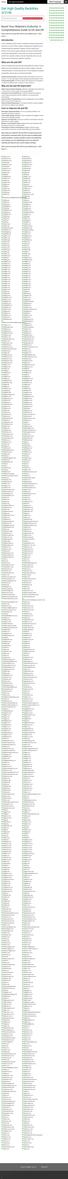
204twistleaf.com (29, 1147)
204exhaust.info (7, 683)
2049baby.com (28, 325)
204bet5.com (27, 529)
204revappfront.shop (9, 1038)
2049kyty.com (7, 388)
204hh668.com (7, 756)
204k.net (26, 834)
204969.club (6, 240)
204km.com (27, 857)
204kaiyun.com (28, 840)
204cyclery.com (7, 612)
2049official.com (8, 418)
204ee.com (27, 669)
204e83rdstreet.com (9, 659)
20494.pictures (28, 202)
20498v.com (6, 285)
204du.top (6, 649)
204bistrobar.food (29, 539)
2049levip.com (28, 394)
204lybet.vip (6, 901)
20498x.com (6, 287)
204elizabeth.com (29, 675)
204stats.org (7, 1099)
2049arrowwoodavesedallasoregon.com (13, 322)
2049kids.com (28, 382)
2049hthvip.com (7, 363)
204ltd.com (6, 897)
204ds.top (26, 645)
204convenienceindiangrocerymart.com (33, 600)
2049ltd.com (6, 400)
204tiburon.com (28, 1129)
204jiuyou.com (7, 818)
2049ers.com (27, 351)
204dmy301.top (7, 639)
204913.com (6, 156)
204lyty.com (27, 901)
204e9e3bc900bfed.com (10, 661)
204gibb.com (27, 719)
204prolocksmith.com (30, 1016)
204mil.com (27, 933)
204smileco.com (28, 1077)
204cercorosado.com (9, 577)
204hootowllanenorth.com (11, 772)
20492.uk (5, 174)
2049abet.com (28, 315)
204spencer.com (8, 1089)
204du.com (27, 647)
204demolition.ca (8, 623)
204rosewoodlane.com (30, 1042)
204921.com (27, 176)
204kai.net (27, 837)
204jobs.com (27, 822)
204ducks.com (7, 651)
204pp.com (6, 1010)
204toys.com (7, 1137)
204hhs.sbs (6, 758)
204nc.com (6, 962)
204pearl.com (28, 996)
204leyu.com (6, 885)
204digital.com (7, 633)
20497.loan (6, 244)
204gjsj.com (6, 723)
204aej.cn (26, 474)
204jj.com (26, 818)
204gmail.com (7, 725)
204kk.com (6, 855)
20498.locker (6, 256)
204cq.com (27, 604)
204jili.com (27, 812)
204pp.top (26, 1010)
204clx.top (6, 585)
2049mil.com (6, 406)
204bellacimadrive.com (30, 525)
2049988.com (28, 311)
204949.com (27, 214)
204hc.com (27, 744)
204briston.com (28, 553)
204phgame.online (29, 1002)
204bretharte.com (8, 553)
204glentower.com (29, 723)
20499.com (6, 291)
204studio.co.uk (28, 1107)
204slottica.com (8, 1077)
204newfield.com (29, 964)
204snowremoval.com (30, 1079)
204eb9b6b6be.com (8, 667)
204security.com (8, 1063)
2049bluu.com (7, 335)
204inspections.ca (29, 806)
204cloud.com (28, 581)
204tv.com (6, 1145)
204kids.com (6, 853)
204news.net (6, 966)
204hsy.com (6, 778)
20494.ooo (6, 202)
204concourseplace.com (10, 596)
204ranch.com (28, 1030)
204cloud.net (7, 583)
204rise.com (27, 1040)
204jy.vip (5, 830)
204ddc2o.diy (7, 620)
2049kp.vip (6, 384)
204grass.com (7, 734)
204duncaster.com (29, 651)
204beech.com (7, 523)
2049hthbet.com (8, 361)
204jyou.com (27, 830)
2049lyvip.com (28, 402)
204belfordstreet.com (30, 523)
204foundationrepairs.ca (10, 705)
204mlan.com (28, 941)
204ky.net (5, 865)
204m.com (27, 905)
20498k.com (6, 277)
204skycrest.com (8, 1075)
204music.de (6, 954)
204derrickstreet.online (9, 625)
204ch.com (27, 577)
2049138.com (28, 158)
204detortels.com (29, 627)
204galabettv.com (29, 709)
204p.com (26, 988)
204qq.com (6, 1026)
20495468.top (7, 232)
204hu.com (27, 792)
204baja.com (27, 505)
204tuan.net (6, 1143)
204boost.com (7, 549)
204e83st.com (28, 659)
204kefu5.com (28, 847)
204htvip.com (28, 790)
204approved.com (29, 485)
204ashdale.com (8, 493)
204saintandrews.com (9, 1054)
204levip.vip (27, 883)
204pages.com (7, 992)
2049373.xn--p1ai (29, 194)
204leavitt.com (28, 879)
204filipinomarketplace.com (11, 697)
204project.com (7, 1016)
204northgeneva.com (30, 976)
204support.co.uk (8, 1113)
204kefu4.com (7, 847)
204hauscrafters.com (30, 742)
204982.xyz (6, 260)
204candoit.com (28, 567)
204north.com (7, 974)
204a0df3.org (7, 468)
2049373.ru (6, 194)
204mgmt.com (28, 931)
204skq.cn (6, 1073)
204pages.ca (27, 990)
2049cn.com (6, 341)
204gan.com (6, 715)
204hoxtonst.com (29, 776)
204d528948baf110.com (10, 616)
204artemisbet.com (9, 489)
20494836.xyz (7, 214)
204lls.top (26, 893)
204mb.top (27, 923)
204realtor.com (28, 1032)
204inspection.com (29, 804)
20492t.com (27, 180)
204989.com (27, 265)
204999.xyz (27, 313)
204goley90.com (28, 729)
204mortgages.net (8, 948)
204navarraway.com (29, 958)
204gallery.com (28, 711)
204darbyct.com (28, 616)
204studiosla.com (8, 1111)
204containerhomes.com (10, 598)
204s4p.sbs (6, 1052)
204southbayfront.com (10, 1085)
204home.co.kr (7, 766)
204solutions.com (29, 1081)
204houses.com (28, 774)
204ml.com (6, 941)
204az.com (6, 503)
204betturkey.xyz (28, 537)
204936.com (27, 192)
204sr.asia (6, 1093)
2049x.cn (26, 442)
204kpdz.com (27, 859)
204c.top (5, 561)
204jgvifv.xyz (6, 812)
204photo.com (7, 1004)
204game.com (7, 713)
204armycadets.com (30, 487)
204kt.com (27, 861)
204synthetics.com (29, 1115)
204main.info (27, 911)
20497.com (27, 242)
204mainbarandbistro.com (10, 913)
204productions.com (30, 1014)
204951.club (6, 224)
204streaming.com (29, 1105)
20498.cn (26, 252)
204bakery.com (7, 507)
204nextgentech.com (30, 966)
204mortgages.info (29, 947)
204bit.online (6, 541)
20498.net (26, 256)
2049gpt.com (27, 353)
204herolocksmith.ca (9, 750)
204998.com (6, 311)
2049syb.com (7, 430)
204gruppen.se (7, 736)
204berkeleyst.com (8, 527)
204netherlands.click (9, 964)
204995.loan (27, 305)
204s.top (26, 1048)
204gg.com (6, 719)
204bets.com (27, 535)
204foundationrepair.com (31, 703)
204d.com (26, 612)
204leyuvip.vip (28, 889)
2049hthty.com (28, 361)
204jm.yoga (27, 820)
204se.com (6, 1059)
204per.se (6, 998)
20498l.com (27, 277)
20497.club (6, 242)
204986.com (27, 261)
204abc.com (27, 470)
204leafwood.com (8, 879)
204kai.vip (6, 840)
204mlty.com (7, 943)
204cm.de (26, 586)
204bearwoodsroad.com (31, 521)
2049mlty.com (7, 414)
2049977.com (7, 309)
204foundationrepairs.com (31, 705)
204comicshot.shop (9, 594)
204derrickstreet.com (30, 623)
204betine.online (7, 531)
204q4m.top (6, 1022)
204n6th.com (27, 956)
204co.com (27, 589)
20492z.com (6, 182)
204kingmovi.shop (29, 853)
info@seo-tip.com (31, 1167)
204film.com (27, 697)
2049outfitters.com (29, 418)
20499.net (26, 291)
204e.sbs (26, 655)
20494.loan (6, 200)
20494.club (27, 196)
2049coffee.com (29, 341)
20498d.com (27, 269)
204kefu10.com (28, 843)
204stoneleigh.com (8, 1103)
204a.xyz (26, 466)
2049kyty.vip (6, 390)
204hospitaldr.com (29, 772)
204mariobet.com (8, 919)
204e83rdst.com (28, 657)
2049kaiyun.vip (28, 380)
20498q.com (6, 281)
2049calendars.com (8, 339)
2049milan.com (28, 406)
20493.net (26, 184)
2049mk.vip (6, 410)
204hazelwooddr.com (9, 744)
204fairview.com (28, 689)
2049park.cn (6, 420)
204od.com (27, 978)
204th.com (6, 1123)
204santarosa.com (29, 1055)
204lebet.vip (6, 881)
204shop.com (28, 1067)
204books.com (28, 547)
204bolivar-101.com (29, 545)
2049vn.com (6, 440)
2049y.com (27, 454)
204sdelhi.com (28, 1058)
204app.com (6, 485)
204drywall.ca (7, 645)
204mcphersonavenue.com (31, 927)
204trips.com (7, 1139)
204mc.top (27, 925)
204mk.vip (6, 939)
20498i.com (6, 275)
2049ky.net (6, 386)
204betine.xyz (28, 531)
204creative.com (28, 606)
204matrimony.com (8, 923)
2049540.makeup (28, 230)
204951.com (27, 224)
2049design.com (28, 343)
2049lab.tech (27, 390)
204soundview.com (8, 1083)
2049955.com (7, 307)
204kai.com (6, 837)
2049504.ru (27, 222)
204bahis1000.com (8, 505)
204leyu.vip (27, 885)
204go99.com (7, 729)
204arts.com (27, 489)
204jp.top (5, 824)
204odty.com (7, 980)
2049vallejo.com (7, 436)
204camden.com (28, 565)
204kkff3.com (28, 855)
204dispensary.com (8, 635)
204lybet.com (28, 899)
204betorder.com (29, 533)
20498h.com (27, 273)
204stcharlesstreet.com (31, 1099)
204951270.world (8, 228)
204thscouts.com (29, 1127)
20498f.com (27, 271)
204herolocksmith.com (30, 750)
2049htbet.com (7, 359)
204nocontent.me (8, 972)
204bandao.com (28, 507)
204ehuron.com (28, 673)
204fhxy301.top (28, 695)
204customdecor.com (9, 610)
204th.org (26, 1123)
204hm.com (6, 764)
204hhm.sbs (27, 756)
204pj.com (27, 1008)
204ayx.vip (6, 501)
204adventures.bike (8, 474)
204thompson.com (8, 1127)
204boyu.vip (6, 551)
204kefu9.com (28, 851)
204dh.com (6, 631)
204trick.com (27, 1137)
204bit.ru (26, 541)
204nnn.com (27, 970)
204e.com (6, 655)
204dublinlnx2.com (29, 649)
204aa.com (27, 468)
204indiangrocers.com (30, 800)
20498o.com (27, 279)
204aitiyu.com (7, 479)
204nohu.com (28, 972)
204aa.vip (5, 470)
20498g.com (6, 273)
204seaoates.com (29, 1061)
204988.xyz (27, 263)
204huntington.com (8, 794)
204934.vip (27, 190)
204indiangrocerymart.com (11, 802)
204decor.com (7, 622)
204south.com (28, 1083)
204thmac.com (28, 1125)
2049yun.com (27, 458)
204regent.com (28, 1034)
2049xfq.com (7, 448)
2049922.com (7, 301)
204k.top (5, 836)
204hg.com (27, 752)
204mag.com (27, 909)
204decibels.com (28, 620)
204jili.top (5, 814)
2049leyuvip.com (8, 398)
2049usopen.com (8, 434)
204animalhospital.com (30, 483)
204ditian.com (28, 635)
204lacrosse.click (29, 871)
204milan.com (7, 935)
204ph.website (7, 1002)
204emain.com (7, 677)
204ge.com (6, 717)
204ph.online (27, 1000)
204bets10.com (7, 537)
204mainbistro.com (29, 913)
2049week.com (28, 440)
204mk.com (6, 937)
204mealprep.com (8, 929)
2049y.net (6, 456)
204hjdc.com (27, 760)
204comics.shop (8, 592)
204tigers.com (7, 1131)
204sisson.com (7, 1071)
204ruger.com (28, 1046)
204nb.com (27, 960)
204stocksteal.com (29, 1101)
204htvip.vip (6, 792)
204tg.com (27, 1121)
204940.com (27, 204)
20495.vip (5, 222)
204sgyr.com (27, 1065)
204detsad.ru (7, 629)
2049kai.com (6, 376)
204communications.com (31, 594)
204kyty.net (27, 867)
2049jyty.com (7, 372)
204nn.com (27, 968)
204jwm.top (27, 824)
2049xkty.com (28, 452)
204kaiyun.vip (27, 841)
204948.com (6, 212)
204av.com (6, 497)
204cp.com (27, 602)
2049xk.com (27, 450)
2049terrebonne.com (30, 430)
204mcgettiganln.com (9, 927)
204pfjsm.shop (28, 998)
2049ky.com (27, 384)
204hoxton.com (7, 776)
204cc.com (6, 575)
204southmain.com (8, 1087)
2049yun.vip (27, 460)
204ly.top (5, 899)
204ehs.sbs (6, 673)
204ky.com (27, 863)
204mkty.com (28, 939)
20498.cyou (27, 254)
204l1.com (27, 869)
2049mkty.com (28, 410)
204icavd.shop (7, 798)
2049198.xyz (27, 168)
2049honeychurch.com (30, 357)
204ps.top (26, 1018)
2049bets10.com (8, 333)
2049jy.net (26, 368)
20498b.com (27, 267)
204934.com (6, 190)
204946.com (27, 208)
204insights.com (8, 804)
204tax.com (6, 1119)
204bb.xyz (26, 513)
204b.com (26, 503)
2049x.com (6, 444)
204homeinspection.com (10, 768)
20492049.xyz (7, 176)
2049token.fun (7, 432)
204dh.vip (26, 631)
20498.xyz (6, 258)
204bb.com (6, 513)
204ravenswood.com (9, 1032)
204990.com (6, 295)
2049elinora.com (8, 347)
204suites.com (28, 1111)
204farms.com (7, 691)
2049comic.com (7, 343)
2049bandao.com (8, 327)
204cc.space (27, 575)
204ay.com (6, 499)
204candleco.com (8, 567)
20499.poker (6, 293)
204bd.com (27, 517)
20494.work (6, 204)
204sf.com (6, 1065)
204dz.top (26, 653)
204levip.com (7, 883)
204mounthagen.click (9, 950)
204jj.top (5, 820)
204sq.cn (26, 1091)
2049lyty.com (7, 402)
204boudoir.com (28, 549)
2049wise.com (7, 442)
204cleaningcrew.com (30, 579)
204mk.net (27, 937)
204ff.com (6, 693)
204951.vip (6, 226)
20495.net (6, 220)
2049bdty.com (7, 331)
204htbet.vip (6, 782)
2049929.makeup (28, 301)
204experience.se (8, 685)
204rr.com (6, 1044)
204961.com (6, 236)
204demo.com (28, 622)
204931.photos (28, 186)
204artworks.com (8, 491)
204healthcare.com (8, 748)
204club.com (27, 583)
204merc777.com (29, 929)
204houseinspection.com (10, 774)
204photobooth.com (30, 1004)
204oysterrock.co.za (9, 988)
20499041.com (7, 297)
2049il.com (27, 363)
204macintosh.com (29, 907)
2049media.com (7, 404)
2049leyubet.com (29, 396)
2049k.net (6, 374)
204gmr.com (6, 727)
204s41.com (6, 1050)
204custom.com (28, 608)
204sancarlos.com (29, 1054)
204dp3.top (6, 643)
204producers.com (8, 1014)
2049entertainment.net (9, 349)
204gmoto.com (28, 725)
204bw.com (27, 557)
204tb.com (27, 1119)
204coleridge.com (8, 590)
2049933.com (7, 303)
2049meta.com (28, 404)
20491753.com (28, 164)
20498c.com (6, 269)
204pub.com (6, 1020)
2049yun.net (6, 460)
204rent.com (27, 1036)
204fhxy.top (6, 695)
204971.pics (6, 248)
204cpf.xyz (6, 604)
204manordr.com (29, 915)
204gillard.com (7, 721)
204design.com (28, 625)
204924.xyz (27, 178)
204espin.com (7, 679)
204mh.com (6, 933)
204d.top (5, 614)
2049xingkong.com (8, 450)
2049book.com (28, 335)
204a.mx (26, 464)
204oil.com (27, 980)
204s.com (6, 1048)
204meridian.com (8, 931)
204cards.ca (27, 569)
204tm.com (6, 1135)
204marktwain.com (8, 921)
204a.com (26, 462)
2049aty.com (27, 323)
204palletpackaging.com (10, 994)
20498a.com (6, 267)
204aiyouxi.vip (28, 481)
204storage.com (28, 1103)
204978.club (27, 250)
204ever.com (6, 681)
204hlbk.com (27, 762)
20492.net (26, 172)
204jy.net (26, 828)
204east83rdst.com (9, 663)
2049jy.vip (5, 371)
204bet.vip (6, 529)
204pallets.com (28, 994)
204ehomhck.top (28, 671)
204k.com (6, 834)
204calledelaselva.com (30, 563)
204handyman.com (29, 740)
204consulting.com (29, 596)
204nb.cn (5, 960)
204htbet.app (7, 780)
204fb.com (27, 691)
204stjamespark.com (9, 1101)
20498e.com (6, 271)
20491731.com (7, 164)
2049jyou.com (28, 371)
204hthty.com (28, 786)
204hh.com (27, 754)
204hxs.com (6, 796)
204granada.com (8, 733)
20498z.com (6, 289)
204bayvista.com (8, 511)
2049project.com (8, 422)
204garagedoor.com (29, 715)
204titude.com (28, 1131)
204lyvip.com (27, 903)
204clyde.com (7, 586)
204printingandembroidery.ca (32, 1012)
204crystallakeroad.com (10, 608)
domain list (44, 1167)
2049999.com (7, 315)
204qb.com (27, 1022)
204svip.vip (6, 1115)
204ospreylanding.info (9, 986)
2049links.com (28, 398)
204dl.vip (5, 637)
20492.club (27, 170)
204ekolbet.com (7, 675)
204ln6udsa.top (28, 895)
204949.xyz (6, 216)
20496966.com (28, 240)
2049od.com (6, 416)
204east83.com (28, 661)
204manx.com (7, 917)
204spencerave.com (29, 1089)
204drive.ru (27, 643)
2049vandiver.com (8, 438)
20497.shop (6, 246)
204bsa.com (27, 555)
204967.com (6, 238)
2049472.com (28, 210)
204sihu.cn (6, 1069)
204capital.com (7, 569)
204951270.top (28, 226)
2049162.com (28, 162)
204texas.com (7, 1121)
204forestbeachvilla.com (10, 703)
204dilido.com (28, 633)
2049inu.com (6, 365)
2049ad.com (6, 317)
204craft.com (7, 606)
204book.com (7, 547)
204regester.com (8, 1036)
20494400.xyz (7, 206)
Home (3, 2)
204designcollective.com (10, 627)
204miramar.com (28, 935)
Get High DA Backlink (16, 2)
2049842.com (7, 261)
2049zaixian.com (8, 462)
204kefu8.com (7, 851)
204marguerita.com (29, 917)
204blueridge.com (8, 545)
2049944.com (28, 303)
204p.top (5, 990)
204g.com (6, 709)
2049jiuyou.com (28, 367)
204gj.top (26, 721)
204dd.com (27, 618)
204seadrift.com (28, 1059)
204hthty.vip (6, 788)
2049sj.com (6, 428)
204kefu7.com (28, 849)
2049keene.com (7, 382)
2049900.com (28, 295)
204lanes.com (28, 875)
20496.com (27, 234)
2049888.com (7, 265)
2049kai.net (27, 376)
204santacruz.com (8, 1055)
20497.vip (26, 246)
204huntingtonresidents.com (32, 794)
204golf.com (6, 730)
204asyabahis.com (8, 495)
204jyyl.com (27, 832)
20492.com (6, 172)
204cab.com (6, 563)
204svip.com (27, 1113)
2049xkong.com (7, 452)
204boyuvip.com (28, 551)
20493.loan (6, 184)
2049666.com (28, 236)
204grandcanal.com (29, 733)
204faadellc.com (8, 689)
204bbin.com (27, 515)
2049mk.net (27, 408)
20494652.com (7, 210)
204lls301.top (7, 895)
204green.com (28, 734)
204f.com (26, 685)
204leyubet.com (7, 887)
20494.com (27, 198)
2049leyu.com (7, 396)
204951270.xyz (28, 228)
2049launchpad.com (9, 394)
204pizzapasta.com (9, 1008)
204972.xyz (27, 248)
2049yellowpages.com (9, 458)
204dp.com (27, 641)
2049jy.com (6, 368)
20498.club (6, 252)
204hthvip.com (28, 788)
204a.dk (5, 464)
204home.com (28, 766)
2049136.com (7, 158)
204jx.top (26, 826)
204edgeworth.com (8, 669)
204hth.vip (6, 784)
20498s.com (6, 283)
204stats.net (27, 1097)
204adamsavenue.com (30, 472)
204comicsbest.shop (30, 592)
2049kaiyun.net (7, 380)
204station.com (28, 1095)
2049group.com (7, 355)
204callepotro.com (8, 565)
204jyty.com (6, 832)
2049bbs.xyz (6, 329)
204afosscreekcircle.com (10, 475)
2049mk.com (7, 408)
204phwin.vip (6, 1006)
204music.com (28, 952)
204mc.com (6, 925)
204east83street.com (9, 665)
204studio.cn (7, 1107)
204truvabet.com (29, 1139)
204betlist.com (7, 533)
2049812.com (28, 258)
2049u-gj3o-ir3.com (29, 432)
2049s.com (27, 424)
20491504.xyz (28, 160)
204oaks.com (7, 978)
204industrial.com (29, 802)
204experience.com (29, 683)
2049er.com (27, 349)
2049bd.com (27, 329)
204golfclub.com (28, 730)
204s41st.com (28, 1050)
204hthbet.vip (7, 786)
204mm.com (27, 943)
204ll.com (6, 893)
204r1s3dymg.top (8, 1030)
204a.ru (5, 466)
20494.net (26, 200)
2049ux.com (27, 434)
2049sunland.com (29, 428)
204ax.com (27, 497)
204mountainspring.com (31, 948)
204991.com (27, 297)
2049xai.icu (6, 446)
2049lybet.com (28, 400)
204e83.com (6, 657)
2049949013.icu (7, 305)
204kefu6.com (7, 849)
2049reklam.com (8, 424)
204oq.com (27, 984)
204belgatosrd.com (8, 525)
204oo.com (6, 984)
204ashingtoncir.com (30, 493)
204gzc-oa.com (28, 736)
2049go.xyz (6, 353)
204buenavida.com (8, 557)
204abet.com (7, 472)
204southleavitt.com (30, 1085)
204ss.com (27, 1093)
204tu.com (27, 1141)
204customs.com (29, 610)
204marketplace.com (30, 919)
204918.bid (6, 166)
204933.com (27, 188)
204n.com (26, 954)
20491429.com (7, 160)
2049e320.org (7, 345)
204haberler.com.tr (8, 740)
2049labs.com (28, 392)
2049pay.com (27, 420)
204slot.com (27, 1075)
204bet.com (27, 527)
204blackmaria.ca (8, 543)
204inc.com (6, 800)
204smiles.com (7, 1079)
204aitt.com (27, 479)
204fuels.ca (27, 707)
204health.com (28, 746)
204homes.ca (28, 768)
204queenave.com (8, 1028)
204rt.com (27, 1044)
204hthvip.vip (7, 790)
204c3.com (27, 561)
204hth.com (27, 782)
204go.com (27, 727)
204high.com (27, 758)
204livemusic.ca (7, 891)
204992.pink (27, 299)
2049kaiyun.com (28, 378)
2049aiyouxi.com (28, 319)
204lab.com (6, 871)
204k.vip (26, 836)
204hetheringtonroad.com (10, 752)
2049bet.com (27, 331)
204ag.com (27, 475)
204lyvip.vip (6, 905)
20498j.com (27, 275)
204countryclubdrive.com (10, 602)
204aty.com (27, 495)
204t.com (6, 1117)
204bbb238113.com (8, 515)
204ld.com (27, 877)
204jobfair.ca (7, 822)
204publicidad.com (29, 1020)
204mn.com (6, 945)
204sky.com (27, 1073)
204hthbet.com (28, 784)
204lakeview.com (8, 875)
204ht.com (27, 778)
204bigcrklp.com (7, 539)
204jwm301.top (7, 826)
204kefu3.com (28, 845)
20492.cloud (6, 170)
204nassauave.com (8, 958)
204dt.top (6, 647)
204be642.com (28, 519)
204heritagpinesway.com (31, 748)
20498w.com (27, 285)
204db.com (6, 618)
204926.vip (6, 180)
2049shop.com (28, 426)
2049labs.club (7, 392)
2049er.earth (6, 351)
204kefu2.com (7, 845)
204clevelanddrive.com (9, 581)
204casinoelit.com (8, 573)
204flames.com (7, 701)
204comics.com (28, 590)
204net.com (27, 962)
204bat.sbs (6, 509)
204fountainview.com (9, 707)
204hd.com (6, 746)
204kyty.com (6, 867)
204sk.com (27, 1071)
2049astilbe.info (28, 321)
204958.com (27, 232)
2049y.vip (26, 456)
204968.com (27, 238)
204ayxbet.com (28, 501)
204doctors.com (28, 639)
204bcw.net (6, 517)
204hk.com (6, 762)
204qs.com (27, 1026)
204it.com (26, 808)
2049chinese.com (29, 339)
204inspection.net (8, 806)
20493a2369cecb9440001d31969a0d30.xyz (13, 197)
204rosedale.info (8, 1042)
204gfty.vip (27, 717)
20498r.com (27, 281)
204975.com (6, 250)
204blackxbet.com (29, 543)
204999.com (6, 313)
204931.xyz (6, 188)
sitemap (9, 1174)
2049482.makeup (28, 212)
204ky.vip (26, 865)
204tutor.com (28, 1143)
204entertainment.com (30, 677)
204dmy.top (27, 637)
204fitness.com (28, 699)
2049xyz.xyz (6, 454)
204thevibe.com (7, 1125)
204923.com (6, 178)
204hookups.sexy (29, 770)
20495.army (6, 218)
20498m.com (7, 279)
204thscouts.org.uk (8, 1129)
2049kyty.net (27, 388)
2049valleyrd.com (29, 436)
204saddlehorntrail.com (30, 1052)
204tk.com (6, 1133)
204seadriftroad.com (9, 1061)
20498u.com (27, 283)
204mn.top (27, 945)
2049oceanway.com (29, 414)
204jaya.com (27, 810)
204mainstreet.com (9, 915)
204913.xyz (27, 156)
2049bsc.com (7, 337)
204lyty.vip (6, 903)
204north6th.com (29, 974)
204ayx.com (27, 499)
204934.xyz (6, 192)
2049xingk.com (28, 448)
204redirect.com (8, 1034)
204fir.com (6, 699)
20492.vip (26, 174)
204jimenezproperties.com (31, 814)
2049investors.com (29, 365)
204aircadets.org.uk (29, 478)
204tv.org (26, 1145)
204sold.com (7, 1081)
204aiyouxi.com (7, 481)
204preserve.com (8, 1012)
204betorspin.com (8, 535)
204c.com (26, 559)
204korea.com (7, 859)
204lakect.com (7, 873)
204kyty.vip (6, 869)
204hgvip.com (7, 754)
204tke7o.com (28, 1133)
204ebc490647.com (29, 667)
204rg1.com (27, 1038)
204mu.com (6, 952)
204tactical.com (28, 1117)
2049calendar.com (29, 337)
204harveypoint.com (9, 742)
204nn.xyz (6, 970)
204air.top (6, 478)
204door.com (7, 641)
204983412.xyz (28, 260)
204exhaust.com (28, 681)
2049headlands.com (29, 355)
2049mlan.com (28, 412)
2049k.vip (26, 374)
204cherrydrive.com (8, 579)
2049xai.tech (27, 446)
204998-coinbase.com (30, 309)
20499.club (27, 289)
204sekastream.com (30, 1063)
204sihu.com (27, 1069)
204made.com (7, 909)
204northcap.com (8, 976)
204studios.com (28, 1109)
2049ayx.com (7, 325)
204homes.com (7, 770)
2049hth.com (27, 359)
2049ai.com (27, 317)
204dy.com (6, 653)
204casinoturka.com (30, 573)
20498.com (6, 254)
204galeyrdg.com (8, 711)
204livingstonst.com (30, 891)
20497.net (26, 244)
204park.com (7, 996)
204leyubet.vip (28, 887)
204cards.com (7, 571)
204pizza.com (28, 1006)
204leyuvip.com (7, 889)
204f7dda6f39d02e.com (10, 687)
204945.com (27, 206)
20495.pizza (27, 220)
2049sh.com (6, 426)
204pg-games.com (8, 1000)
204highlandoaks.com (9, 760)
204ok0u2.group (28, 982)
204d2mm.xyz (28, 614)
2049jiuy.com (7, 367)
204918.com (27, 166)
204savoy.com (7, 1058)
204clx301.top (28, 585)
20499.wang (27, 293)
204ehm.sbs (6, 671)
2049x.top (26, 444)
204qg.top (6, 1024)
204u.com (26, 1149)
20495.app (27, 216)
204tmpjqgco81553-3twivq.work (33, 1135)
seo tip (11, 1172)
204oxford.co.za (28, 986)
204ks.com (6, 861)
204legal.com (27, 881)
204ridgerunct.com (8, 1040)
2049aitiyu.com (7, 319)
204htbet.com (28, 780)
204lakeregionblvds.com (31, 873)
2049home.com (7, 357)
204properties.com (8, 1018)
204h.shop (27, 738)
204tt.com (6, 1141)
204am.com (6, 483)
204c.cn (5, 559)
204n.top (5, 956)
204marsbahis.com (29, 921)
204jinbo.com (7, 816)
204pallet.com (28, 992)
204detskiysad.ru (28, 629)
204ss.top (6, 1095)
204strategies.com (8, 1105)
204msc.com (27, 950)
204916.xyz (6, 162)
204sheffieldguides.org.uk (10, 1067)
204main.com (7, 911)
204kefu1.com (7, 843)
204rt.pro (5, 1046)
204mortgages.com (9, 947)
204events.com (28, 679)
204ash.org (27, 491)
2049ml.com (6, 412)
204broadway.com (8, 555)
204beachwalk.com (8, 521)
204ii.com (26, 798)
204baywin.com (28, 511)
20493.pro (6, 186)
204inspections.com (9, 808)
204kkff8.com (7, 857)
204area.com (7, 487)
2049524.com (7, 230)
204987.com (6, 263)
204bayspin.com (28, 509)
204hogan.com (28, 764)
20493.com (27, 182)
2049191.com (7, 168)
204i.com (26, 796)
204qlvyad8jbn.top (29, 1024)
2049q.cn (26, 422)
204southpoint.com (29, 1087)
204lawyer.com (7, 877)
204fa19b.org (27, 687)
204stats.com (7, 1097)
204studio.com (7, 1109)
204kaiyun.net (7, 841)
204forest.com (28, 701)
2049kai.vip (6, 378)
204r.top (26, 1028)
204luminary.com (28, 897)
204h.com (6, 738)
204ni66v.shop (7, 968)
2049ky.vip (26, 386)
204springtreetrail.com (9, 1091)
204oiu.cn (6, 982)
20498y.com (27, 287)
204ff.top (26, 693)
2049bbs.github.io (29, 327)
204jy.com (6, 828)
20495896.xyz (7, 234)
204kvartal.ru (6, 863)
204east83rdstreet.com (31, 663)
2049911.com (7, 299)
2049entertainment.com (31, 347)
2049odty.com (28, 416)
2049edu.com (28, 345)
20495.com (27, 218)
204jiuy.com (27, 816)
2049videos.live (28, 438)
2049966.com (28, 307)
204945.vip (6, 208)
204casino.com (28, 571)
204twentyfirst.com (9, 1147)
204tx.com (6, 1149)
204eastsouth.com (29, 665)
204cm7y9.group (8, 589)
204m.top (6, 907)
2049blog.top (27, 333)
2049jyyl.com (27, 372)
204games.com (28, 713)
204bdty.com (7, 519)
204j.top (5, 810)
